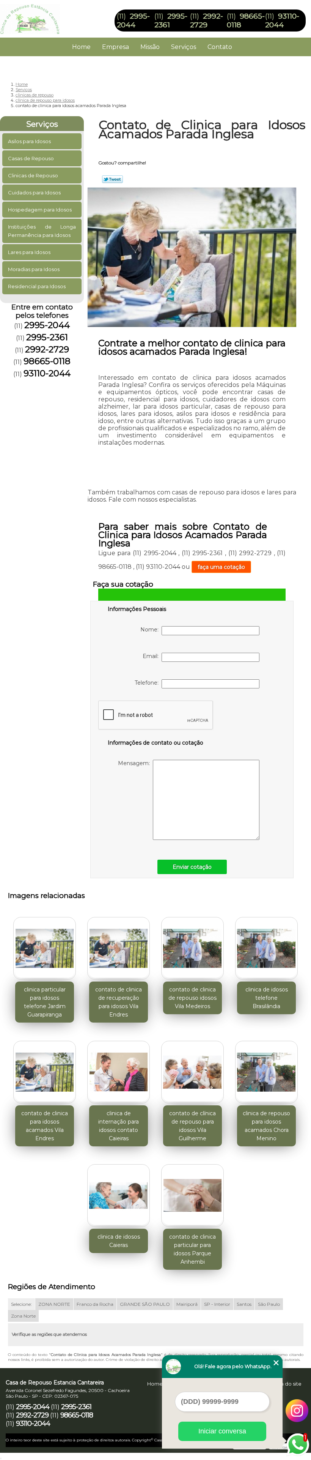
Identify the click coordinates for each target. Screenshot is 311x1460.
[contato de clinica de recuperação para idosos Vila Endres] (118, 945)
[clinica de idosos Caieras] (118, 1192)
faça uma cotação (221, 566)
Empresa (115, 47)
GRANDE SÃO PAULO (145, 1304)
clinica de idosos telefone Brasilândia (266, 998)
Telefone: (148, 682)
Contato (219, 47)
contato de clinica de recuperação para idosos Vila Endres (118, 1002)
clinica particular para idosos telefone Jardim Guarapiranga (45, 1002)
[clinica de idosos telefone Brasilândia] (266, 945)
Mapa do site (286, 1384)
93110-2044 (282, 20)
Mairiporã (187, 1304)
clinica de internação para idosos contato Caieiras (118, 1126)
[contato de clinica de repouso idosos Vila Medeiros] (192, 945)
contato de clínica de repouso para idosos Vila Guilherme (192, 1126)
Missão (150, 47)
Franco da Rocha (95, 1304)
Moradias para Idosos (34, 269)
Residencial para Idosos (37, 286)
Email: (152, 656)
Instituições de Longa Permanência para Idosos (42, 231)
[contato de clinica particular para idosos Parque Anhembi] (192, 1192)
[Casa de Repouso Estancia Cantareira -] (30, 15)
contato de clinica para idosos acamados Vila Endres (44, 1126)
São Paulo (269, 1304)
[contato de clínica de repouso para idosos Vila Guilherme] (192, 1068)
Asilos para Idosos (29, 141)
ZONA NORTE (54, 1304)
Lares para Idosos (29, 252)
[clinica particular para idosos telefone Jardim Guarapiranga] (44, 945)
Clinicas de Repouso (33, 175)
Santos (244, 1304)
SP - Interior (217, 1304)
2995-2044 (133, 20)
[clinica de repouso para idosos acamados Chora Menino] (266, 1068)
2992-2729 (206, 20)
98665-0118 (47, 361)
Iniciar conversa (222, 1431)
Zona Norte (23, 1316)
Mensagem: (135, 763)
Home (81, 47)
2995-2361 (47, 337)
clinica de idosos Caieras (118, 1240)
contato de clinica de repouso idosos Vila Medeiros (192, 998)
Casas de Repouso (31, 158)
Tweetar (112, 179)
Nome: (151, 629)
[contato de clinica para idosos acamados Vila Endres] (44, 1068)
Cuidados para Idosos (34, 192)
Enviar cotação (192, 866)
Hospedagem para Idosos (40, 210)
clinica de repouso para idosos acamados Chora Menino (266, 1126)
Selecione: (21, 1304)
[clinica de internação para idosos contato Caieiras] (118, 1068)
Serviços (183, 47)
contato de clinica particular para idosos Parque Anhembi (192, 1249)
